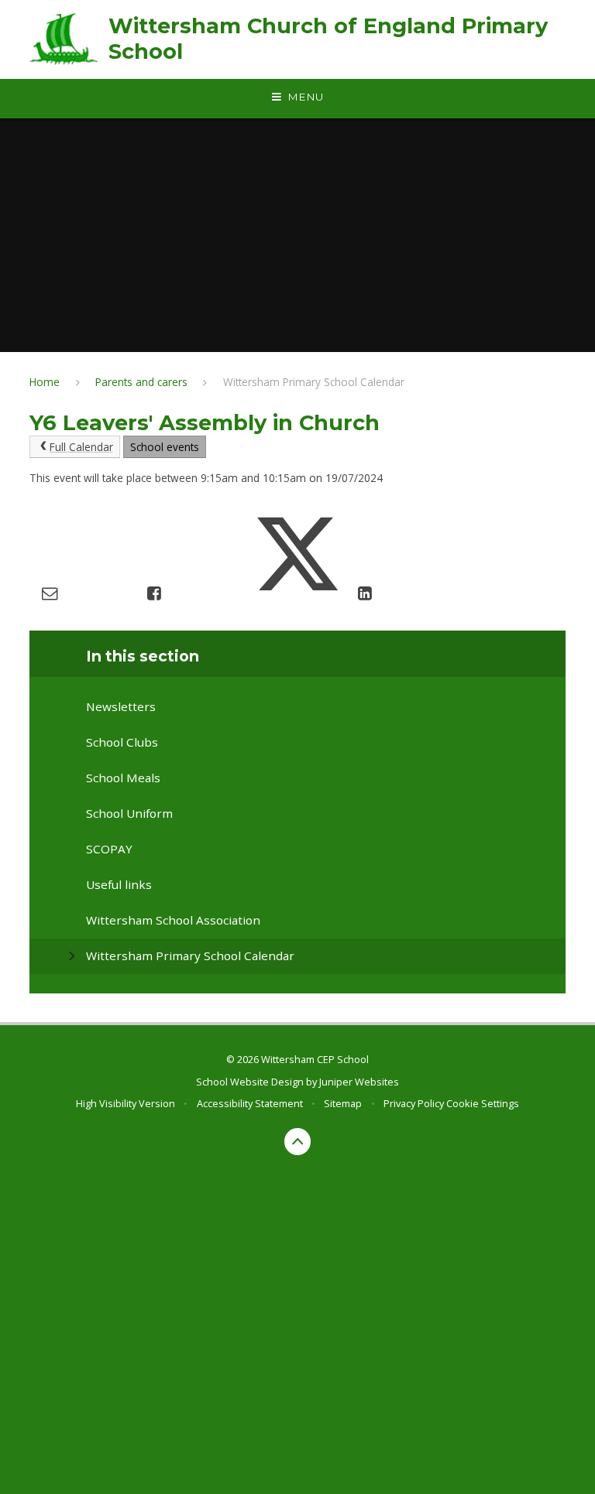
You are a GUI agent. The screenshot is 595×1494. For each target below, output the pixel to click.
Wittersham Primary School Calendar (313, 381)
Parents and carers (141, 381)
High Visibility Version (125, 1103)
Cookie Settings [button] (482, 1103)
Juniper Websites (359, 1082)
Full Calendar (81, 446)
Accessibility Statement (250, 1103)
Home (44, 381)
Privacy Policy (413, 1103)
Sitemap (343, 1103)
